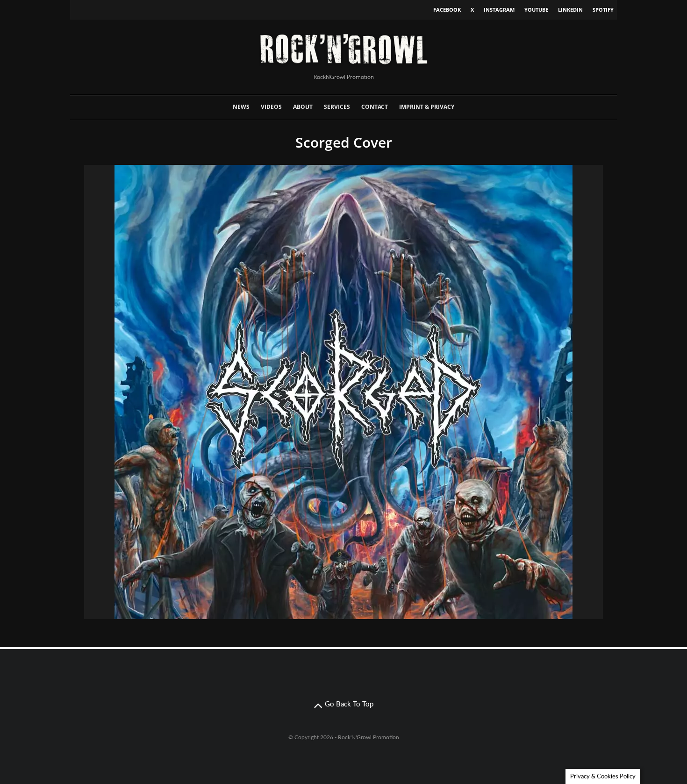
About (303, 107)
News (241, 107)
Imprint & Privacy (426, 107)
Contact (374, 107)
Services (337, 107)
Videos (271, 107)
